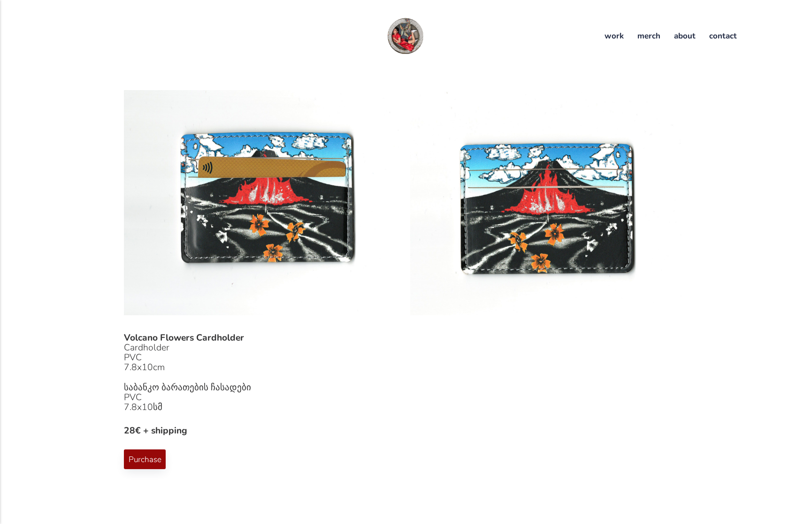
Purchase (145, 459)
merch (648, 35)
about (685, 35)
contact (723, 35)
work (614, 35)
